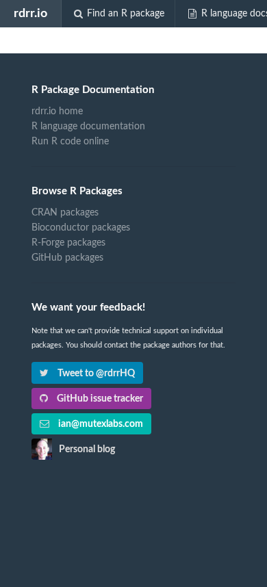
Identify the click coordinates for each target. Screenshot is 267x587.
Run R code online (70, 141)
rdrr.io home (57, 111)
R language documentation (88, 126)
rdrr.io (30, 13)
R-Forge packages (68, 243)
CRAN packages (65, 213)
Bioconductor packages (80, 228)
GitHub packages (67, 258)
